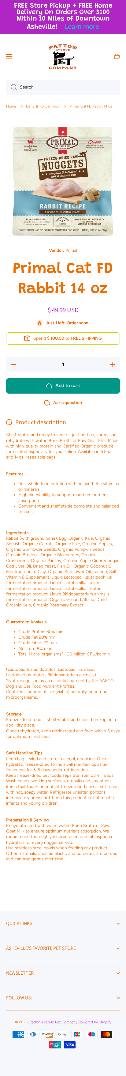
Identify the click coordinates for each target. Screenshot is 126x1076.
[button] (117, 57)
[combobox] (63, 87)
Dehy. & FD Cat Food (43, 106)
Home (11, 106)
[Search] (11, 87)
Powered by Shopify (94, 1022)
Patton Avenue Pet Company (53, 1022)
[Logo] (63, 56)
